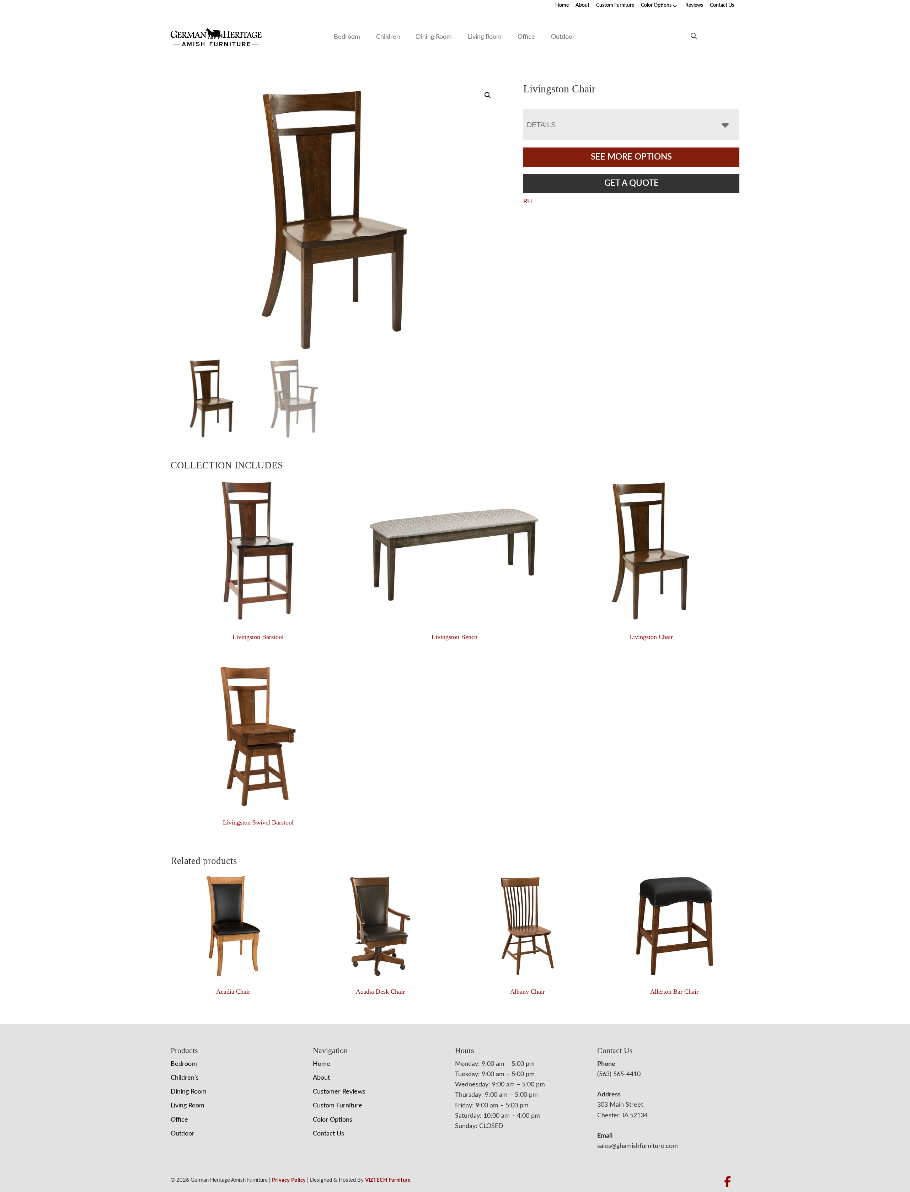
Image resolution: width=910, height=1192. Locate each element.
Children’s (185, 1078)
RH (527, 201)
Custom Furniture (615, 5)
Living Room (485, 37)
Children (388, 37)
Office (526, 37)
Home (562, 5)
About (582, 5)
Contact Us (722, 5)
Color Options (656, 5)
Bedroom (347, 37)
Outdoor (563, 37)
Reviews (694, 5)
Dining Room (434, 37)
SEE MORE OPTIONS (631, 157)
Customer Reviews (339, 1092)
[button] (487, 95)
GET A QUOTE (631, 183)
